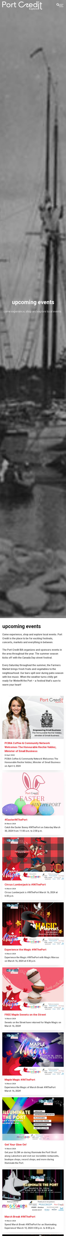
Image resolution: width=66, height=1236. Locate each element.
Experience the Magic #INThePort (25, 949)
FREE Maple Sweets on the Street (25, 1014)
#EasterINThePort (16, 819)
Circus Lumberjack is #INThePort (25, 884)
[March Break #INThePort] (33, 1190)
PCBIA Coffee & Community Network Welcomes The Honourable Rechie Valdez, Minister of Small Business (30, 747)
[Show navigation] (61, 5)
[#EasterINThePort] (33, 793)
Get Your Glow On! (16, 1144)
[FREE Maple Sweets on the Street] (33, 988)
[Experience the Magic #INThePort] (33, 923)
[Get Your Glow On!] (33, 1118)
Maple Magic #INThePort (20, 1079)
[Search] (57, 4)
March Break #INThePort (20, 1216)
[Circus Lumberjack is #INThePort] (33, 858)
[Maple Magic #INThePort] (33, 1053)
